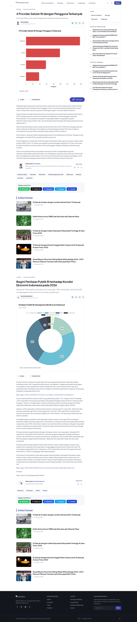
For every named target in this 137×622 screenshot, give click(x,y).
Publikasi (49, 608)
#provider (33, 174)
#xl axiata (20, 178)
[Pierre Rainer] (20, 166)
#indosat (78, 174)
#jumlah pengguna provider (55, 174)
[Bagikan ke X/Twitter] (76, 23)
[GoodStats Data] (22, 2)
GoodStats (92, 3)
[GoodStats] (20, 597)
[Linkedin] (81, 167)
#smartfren (29, 178)
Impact (72, 608)
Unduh (22, 99)
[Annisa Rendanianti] (20, 482)
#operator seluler (22, 174)
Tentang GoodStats (76, 599)
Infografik (50, 602)
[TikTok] (29, 606)
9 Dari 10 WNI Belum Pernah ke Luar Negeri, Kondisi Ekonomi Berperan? (49, 395)
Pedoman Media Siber (76, 605)
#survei (45, 490)
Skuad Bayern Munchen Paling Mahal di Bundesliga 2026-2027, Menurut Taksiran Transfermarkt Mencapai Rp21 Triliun (58, 260)
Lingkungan (81, 3)
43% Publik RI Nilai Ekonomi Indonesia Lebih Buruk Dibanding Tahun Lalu (49, 468)
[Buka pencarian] (107, 3)
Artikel (49, 599)
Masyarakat (70, 3)
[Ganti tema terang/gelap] (112, 3)
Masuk (118, 3)
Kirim (118, 608)
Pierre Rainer (37, 163)
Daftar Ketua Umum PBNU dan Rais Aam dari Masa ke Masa (56, 216)
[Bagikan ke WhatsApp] (72, 23)
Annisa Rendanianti (38, 481)
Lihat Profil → (79, 164)
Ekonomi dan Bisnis (47, 3)
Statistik (18, 9)
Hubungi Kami (74, 602)
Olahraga (60, 3)
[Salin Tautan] (83, 23)
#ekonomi (20, 490)
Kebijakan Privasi (86, 618)
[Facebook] (17, 606)
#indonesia (42, 174)
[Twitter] (78, 167)
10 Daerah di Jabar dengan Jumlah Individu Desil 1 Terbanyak (56, 202)
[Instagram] (74, 167)
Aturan (79, 618)
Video (49, 605)
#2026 (38, 490)
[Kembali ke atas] (119, 618)
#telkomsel (69, 174)
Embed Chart (36, 99)
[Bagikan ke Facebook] (79, 23)
